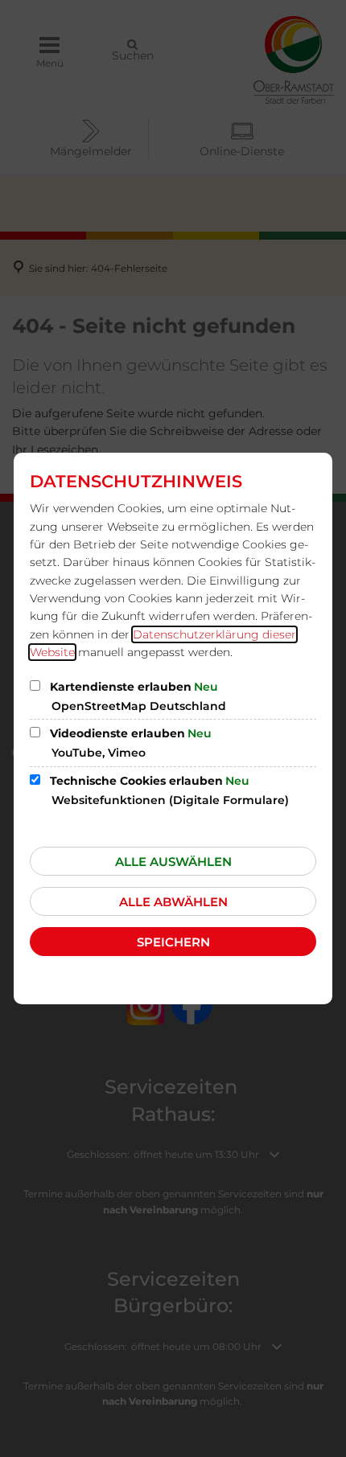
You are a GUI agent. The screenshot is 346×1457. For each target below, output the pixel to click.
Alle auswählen (173, 861)
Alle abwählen (173, 901)
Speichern (173, 942)
